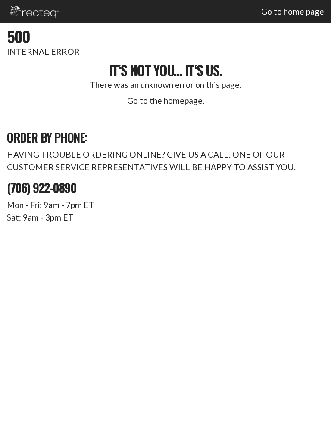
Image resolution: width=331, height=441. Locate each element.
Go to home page (292, 11)
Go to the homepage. (165, 101)
